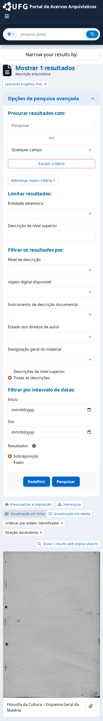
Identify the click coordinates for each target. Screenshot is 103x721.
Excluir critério (52, 163)
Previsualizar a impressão (30, 504)
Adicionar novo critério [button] (31, 180)
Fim (11, 421)
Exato (19, 462)
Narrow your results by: (52, 54)
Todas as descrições (32, 377)
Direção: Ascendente (22, 532)
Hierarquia (72, 504)
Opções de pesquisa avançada (43, 98)
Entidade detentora (25, 203)
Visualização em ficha (27, 513)
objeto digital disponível (29, 282)
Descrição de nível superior (32, 225)
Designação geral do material (34, 349)
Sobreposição (26, 456)
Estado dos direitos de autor (33, 326)
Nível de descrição (24, 259)
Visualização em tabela (72, 513)
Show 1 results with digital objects (70, 543)
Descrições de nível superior (39, 371)
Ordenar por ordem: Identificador (32, 523)
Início (13, 399)
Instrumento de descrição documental (43, 304)
